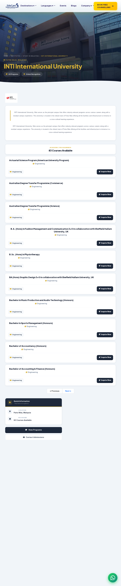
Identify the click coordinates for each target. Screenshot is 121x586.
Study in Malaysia (31, 56)
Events (63, 5)
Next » (68, 391)
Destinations (27, 5)
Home (6, 56)
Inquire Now (106, 172)
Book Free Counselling (105, 6)
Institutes (15, 56)
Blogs (73, 5)
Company (86, 5)
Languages (47, 5)
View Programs (35, 430)
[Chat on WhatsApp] (112, 577)
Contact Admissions (35, 437)
